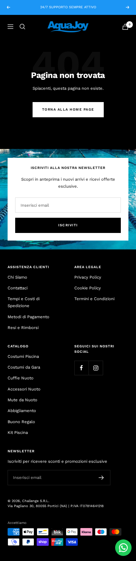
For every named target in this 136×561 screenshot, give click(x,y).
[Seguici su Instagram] (96, 368)
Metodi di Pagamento (28, 316)
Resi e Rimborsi (23, 327)
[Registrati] (101, 477)
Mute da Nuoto (22, 399)
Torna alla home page (68, 109)
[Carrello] (125, 27)
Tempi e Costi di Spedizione (24, 302)
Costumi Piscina (23, 356)
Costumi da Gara (24, 367)
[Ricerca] (22, 26)
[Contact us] (123, 547)
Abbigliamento (22, 410)
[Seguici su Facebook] (81, 368)
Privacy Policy (87, 277)
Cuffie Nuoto (21, 378)
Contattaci (18, 288)
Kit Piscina (18, 432)
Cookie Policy (87, 288)
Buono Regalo (21, 421)
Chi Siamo (17, 277)
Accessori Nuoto (24, 389)
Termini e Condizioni (94, 298)
